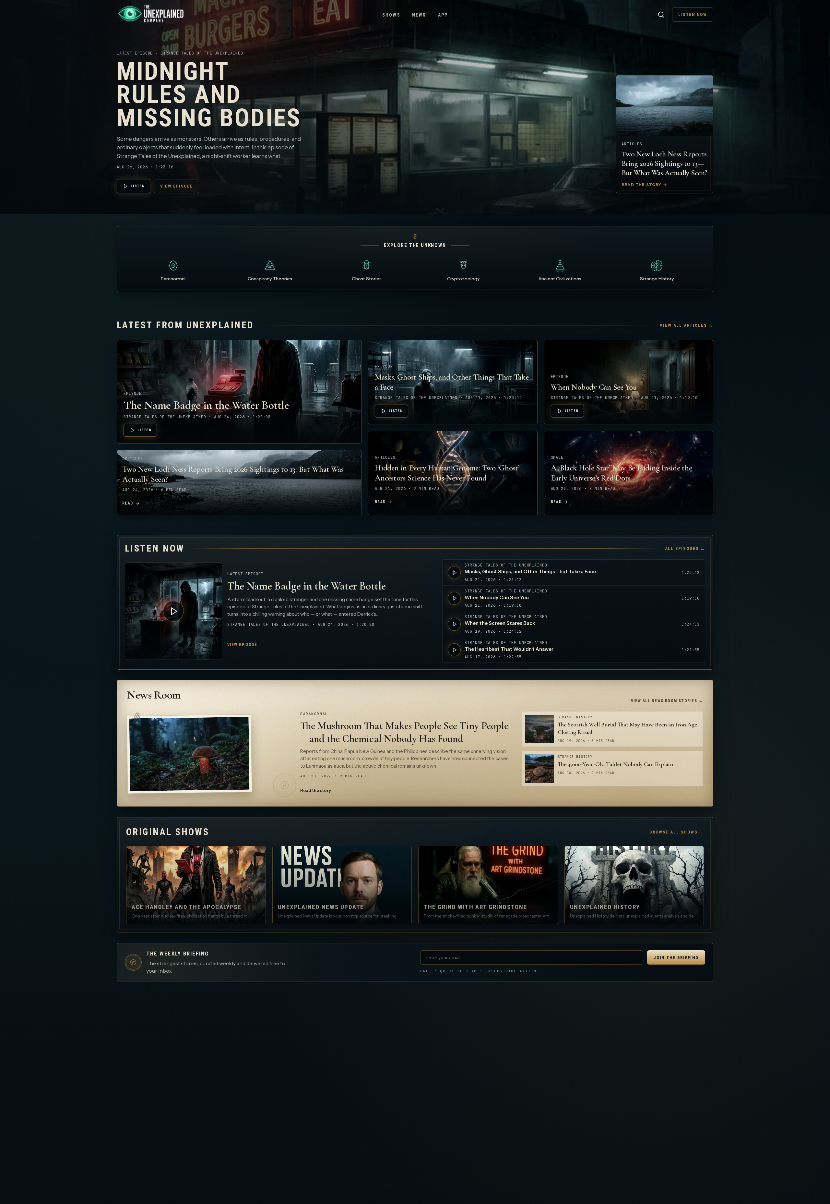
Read (127, 503)
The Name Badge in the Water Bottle (206, 405)
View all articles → (686, 325)
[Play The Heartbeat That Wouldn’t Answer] (454, 649)
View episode (176, 186)
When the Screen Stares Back (500, 623)
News (419, 15)
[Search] (661, 14)
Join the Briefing (676, 957)
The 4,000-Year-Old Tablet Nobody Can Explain (615, 764)
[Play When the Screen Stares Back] (454, 624)
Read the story (315, 790)
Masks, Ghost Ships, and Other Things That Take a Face (530, 571)
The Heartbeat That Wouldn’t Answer (509, 649)
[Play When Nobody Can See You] (454, 598)
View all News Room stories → (667, 701)
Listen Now (692, 14)
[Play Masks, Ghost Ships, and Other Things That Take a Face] (454, 572)
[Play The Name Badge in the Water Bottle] (173, 611)
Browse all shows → (676, 832)
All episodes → (685, 548)
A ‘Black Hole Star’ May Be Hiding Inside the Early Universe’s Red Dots (621, 473)
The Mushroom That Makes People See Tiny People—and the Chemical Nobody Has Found (404, 732)
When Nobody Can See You (594, 387)
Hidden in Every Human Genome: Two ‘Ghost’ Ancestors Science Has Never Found (447, 473)
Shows (391, 15)
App (443, 15)
